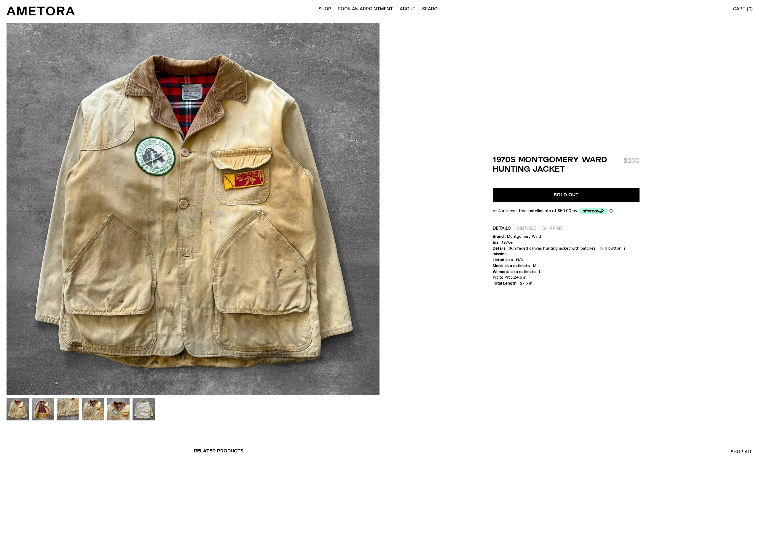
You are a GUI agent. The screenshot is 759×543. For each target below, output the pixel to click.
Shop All (741, 451)
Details (502, 228)
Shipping (553, 228)
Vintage (526, 228)
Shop (324, 9)
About (408, 9)
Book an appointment (365, 9)
